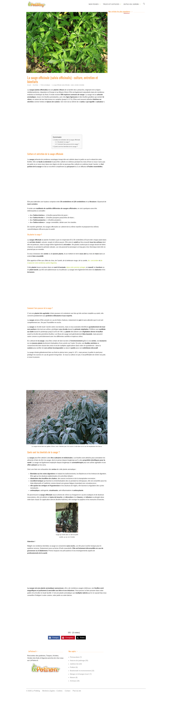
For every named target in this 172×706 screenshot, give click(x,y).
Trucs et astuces (111, 4)
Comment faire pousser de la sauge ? (68, 144)
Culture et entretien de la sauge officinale (67, 140)
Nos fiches (94, 4)
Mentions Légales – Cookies (52, 691)
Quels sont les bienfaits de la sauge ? (66, 146)
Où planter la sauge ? (63, 142)
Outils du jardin (131, 4)
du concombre (93, 260)
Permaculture (74, 657)
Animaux (73, 681)
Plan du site (77, 691)
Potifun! (72, 667)
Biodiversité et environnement (80, 671)
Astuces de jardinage (77, 660)
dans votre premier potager (75, 267)
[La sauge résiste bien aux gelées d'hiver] (67, 444)
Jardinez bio (74, 664)
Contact (67, 691)
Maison (72, 677)
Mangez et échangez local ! (79, 674)
